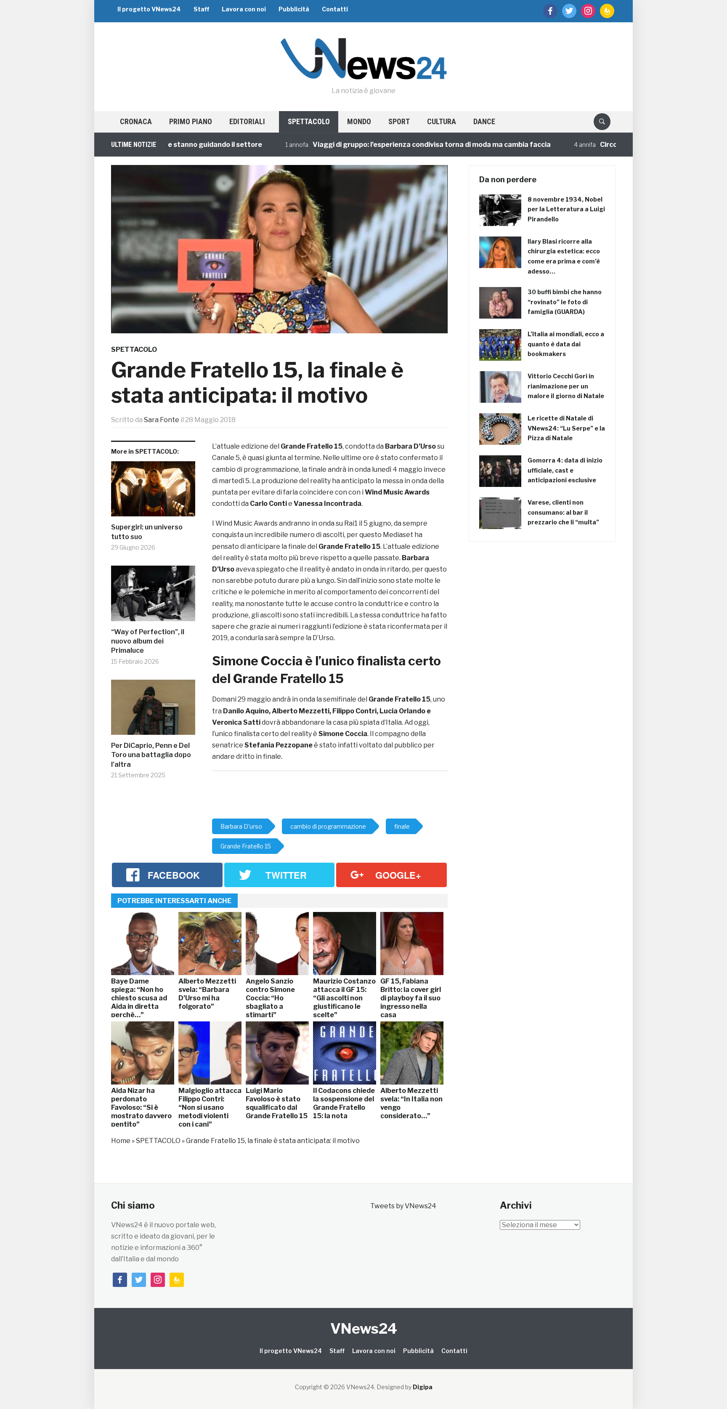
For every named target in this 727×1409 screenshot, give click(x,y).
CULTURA (441, 121)
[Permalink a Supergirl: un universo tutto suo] (153, 492)
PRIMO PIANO (190, 121)
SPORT (399, 121)
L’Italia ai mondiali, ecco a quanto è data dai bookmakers (566, 344)
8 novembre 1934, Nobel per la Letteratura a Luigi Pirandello (566, 209)
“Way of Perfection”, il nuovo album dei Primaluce (147, 641)
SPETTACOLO (309, 121)
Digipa (422, 1386)
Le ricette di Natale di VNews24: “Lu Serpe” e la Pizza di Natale (566, 428)
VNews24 (363, 1328)
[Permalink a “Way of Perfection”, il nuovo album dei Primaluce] (153, 596)
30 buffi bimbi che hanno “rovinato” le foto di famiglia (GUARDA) (565, 302)
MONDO (359, 121)
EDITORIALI (247, 121)
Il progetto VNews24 (149, 9)
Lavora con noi (244, 9)
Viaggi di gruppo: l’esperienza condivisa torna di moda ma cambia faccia (381, 145)
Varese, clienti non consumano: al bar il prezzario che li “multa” (563, 512)
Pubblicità (294, 9)
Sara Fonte (161, 420)
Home (120, 1141)
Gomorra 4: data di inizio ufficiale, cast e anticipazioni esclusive (565, 470)
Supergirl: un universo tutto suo (147, 531)
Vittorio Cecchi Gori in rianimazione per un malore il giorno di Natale (566, 386)
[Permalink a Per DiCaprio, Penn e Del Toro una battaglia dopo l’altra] (153, 710)
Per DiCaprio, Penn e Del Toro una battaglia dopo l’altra (151, 755)
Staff (201, 9)
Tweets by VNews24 (403, 1206)
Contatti (335, 9)
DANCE (484, 121)
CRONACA (136, 121)
